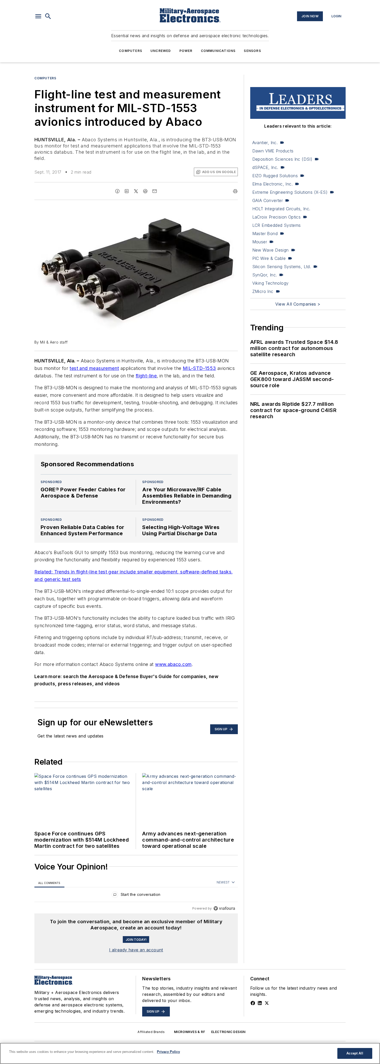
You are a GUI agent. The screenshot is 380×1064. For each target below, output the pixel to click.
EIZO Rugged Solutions (275, 175)
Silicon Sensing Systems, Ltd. (281, 266)
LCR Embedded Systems (276, 225)
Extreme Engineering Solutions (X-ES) (290, 192)
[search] (48, 16)
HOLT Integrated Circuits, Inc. (281, 208)
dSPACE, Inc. (265, 167)
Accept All (354, 1053)
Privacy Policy (168, 1052)
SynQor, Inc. (264, 274)
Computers (130, 51)
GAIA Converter (267, 200)
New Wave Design (270, 250)
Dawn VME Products (273, 150)
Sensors (252, 51)
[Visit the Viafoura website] (224, 908)
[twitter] (136, 191)
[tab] (49, 883)
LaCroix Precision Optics (276, 217)
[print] (235, 191)
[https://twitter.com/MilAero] (266, 1003)
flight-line (146, 375)
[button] (38, 16)
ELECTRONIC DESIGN (228, 1032)
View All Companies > (297, 304)
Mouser (259, 241)
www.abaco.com (173, 664)
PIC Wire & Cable (269, 258)
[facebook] (117, 191)
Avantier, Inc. (265, 142)
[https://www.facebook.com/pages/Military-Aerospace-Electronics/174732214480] (252, 1003)
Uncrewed (160, 51)
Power (186, 51)
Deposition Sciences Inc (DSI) (282, 159)
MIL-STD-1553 (199, 368)
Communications (218, 51)
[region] (136, 895)
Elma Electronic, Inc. (272, 184)
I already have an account (136, 949)
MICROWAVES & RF (189, 1032)
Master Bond (265, 233)
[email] (154, 191)
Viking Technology (270, 283)
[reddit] (145, 191)
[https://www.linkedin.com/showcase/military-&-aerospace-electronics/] (259, 1003)
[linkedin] (126, 191)
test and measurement (94, 368)
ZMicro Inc (262, 291)
